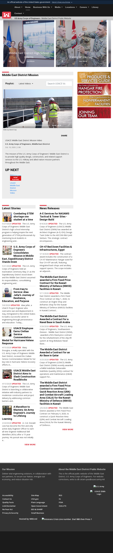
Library (95, 7)
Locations (70, 7)
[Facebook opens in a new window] (3, 487)
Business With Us (41, 7)
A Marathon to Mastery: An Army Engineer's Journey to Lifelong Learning (18, 412)
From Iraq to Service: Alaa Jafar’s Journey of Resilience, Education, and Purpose (18, 295)
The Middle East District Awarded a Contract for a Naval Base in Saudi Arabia (55, 319)
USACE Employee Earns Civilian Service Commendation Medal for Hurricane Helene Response (18, 336)
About (17, 7)
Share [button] (64, 135)
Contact (18, 13)
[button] (62, 2)
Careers (84, 7)
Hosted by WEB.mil (28, 519)
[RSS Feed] (3, 444)
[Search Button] (110, 7)
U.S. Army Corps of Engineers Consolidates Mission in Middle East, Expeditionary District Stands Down (18, 254)
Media (58, 7)
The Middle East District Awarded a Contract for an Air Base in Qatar (55, 352)
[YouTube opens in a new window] (8, 487)
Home (27, 7)
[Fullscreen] (68, 125)
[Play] (6, 125)
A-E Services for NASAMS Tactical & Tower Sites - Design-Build (54, 216)
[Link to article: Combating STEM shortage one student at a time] (7, 217)
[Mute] (64, 125)
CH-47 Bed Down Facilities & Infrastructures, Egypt (56, 248)
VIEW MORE (30, 444)
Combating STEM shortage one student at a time (24, 216)
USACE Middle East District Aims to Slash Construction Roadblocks (25, 375)
